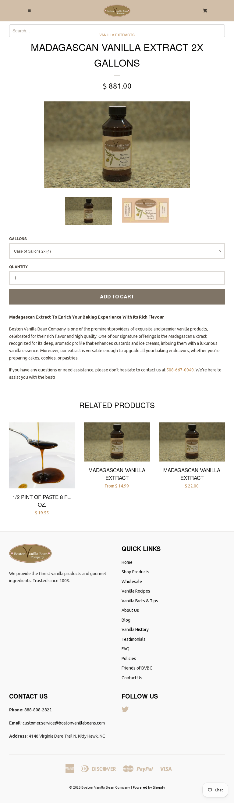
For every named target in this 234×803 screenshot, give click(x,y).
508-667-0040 (180, 369)
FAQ (125, 648)
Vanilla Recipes (136, 591)
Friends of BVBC (137, 668)
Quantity (18, 266)
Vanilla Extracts (117, 34)
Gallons (18, 238)
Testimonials (134, 639)
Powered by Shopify (149, 787)
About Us (130, 610)
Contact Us (132, 677)
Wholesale (132, 581)
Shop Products (135, 571)
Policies (129, 658)
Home (127, 562)
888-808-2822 (38, 709)
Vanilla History (135, 629)
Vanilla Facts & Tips (140, 600)
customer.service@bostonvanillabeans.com (64, 723)
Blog (126, 620)
